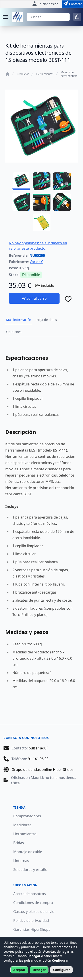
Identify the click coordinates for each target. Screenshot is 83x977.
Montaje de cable (27, 851)
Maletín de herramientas (69, 74)
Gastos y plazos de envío (33, 911)
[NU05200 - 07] (41, 222)
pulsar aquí (38, 748)
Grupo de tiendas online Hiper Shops (42, 769)
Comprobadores (27, 816)
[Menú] (5, 17)
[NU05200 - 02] (41, 181)
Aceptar (19, 970)
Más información (18, 320)
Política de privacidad (31, 920)
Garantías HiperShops (31, 929)
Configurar (61, 970)
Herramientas (45, 74)
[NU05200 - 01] (21, 181)
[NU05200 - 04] (21, 202)
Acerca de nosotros (29, 893)
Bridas (18, 842)
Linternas (21, 860)
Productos (23, 74)
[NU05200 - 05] (41, 202)
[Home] (7, 74)
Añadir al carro (34, 298)
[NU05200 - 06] (62, 202)
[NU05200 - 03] (62, 181)
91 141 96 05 (38, 758)
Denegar (39, 970)
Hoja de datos (47, 320)
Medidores (22, 824)
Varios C (36, 261)
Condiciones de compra (33, 902)
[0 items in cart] (77, 17)
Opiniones (13, 332)
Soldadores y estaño (30, 869)
